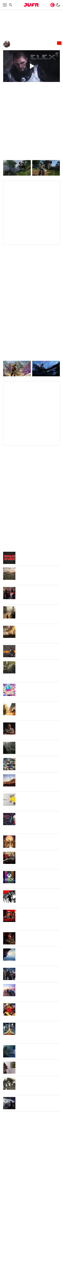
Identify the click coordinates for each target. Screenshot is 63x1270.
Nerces (17, 42)
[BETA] (31, 5)
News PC (29, 13)
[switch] (58, 5)
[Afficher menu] (5, 5)
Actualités (17, 13)
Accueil (6, 13)
